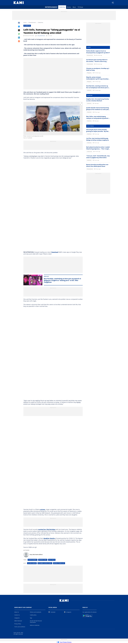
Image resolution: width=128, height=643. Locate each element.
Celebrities (62, 7)
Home (25, 22)
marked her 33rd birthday (46, 529)
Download (54, 252)
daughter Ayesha (49, 538)
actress (42, 509)
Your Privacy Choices (65, 642)
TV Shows (80, 7)
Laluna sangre (32, 563)
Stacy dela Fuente (41, 35)
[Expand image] (80, 103)
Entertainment (51, 7)
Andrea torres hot (59, 563)
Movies (69, 7)
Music (74, 7)
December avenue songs (45, 563)
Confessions (89, 151)
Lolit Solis (52, 559)
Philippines (89, 72)
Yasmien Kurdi (43, 559)
